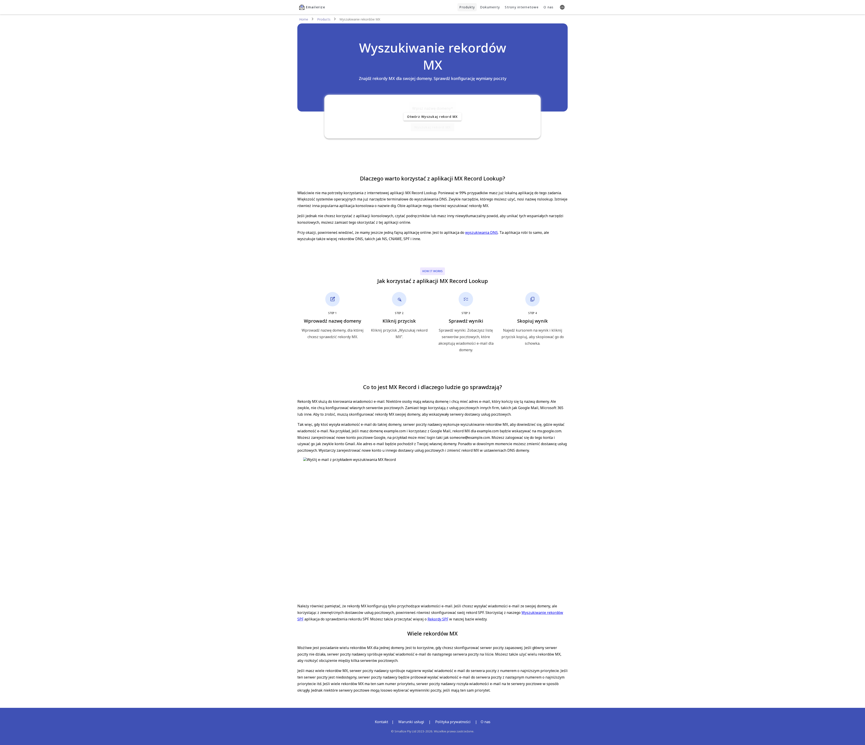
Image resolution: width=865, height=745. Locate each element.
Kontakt (381, 721)
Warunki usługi (411, 721)
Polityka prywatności (452, 721)
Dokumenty (490, 7)
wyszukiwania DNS (481, 232)
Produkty (467, 7)
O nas (548, 7)
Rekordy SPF (438, 619)
